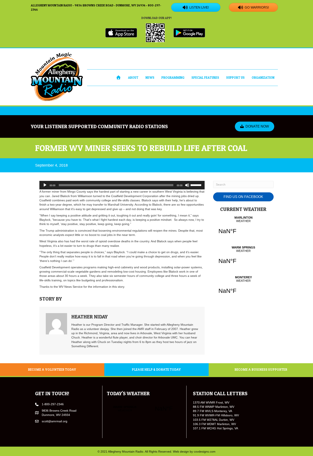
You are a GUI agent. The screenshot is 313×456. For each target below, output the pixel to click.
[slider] (196, 185)
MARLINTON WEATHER (243, 228)
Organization (263, 78)
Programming (172, 78)
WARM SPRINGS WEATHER (243, 258)
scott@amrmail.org (54, 421)
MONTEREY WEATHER (243, 287)
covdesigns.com (204, 451)
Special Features (205, 78)
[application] (122, 185)
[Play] (45, 185)
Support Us (235, 78)
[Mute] (187, 185)
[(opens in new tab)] (121, 32)
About (133, 78)
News (149, 78)
